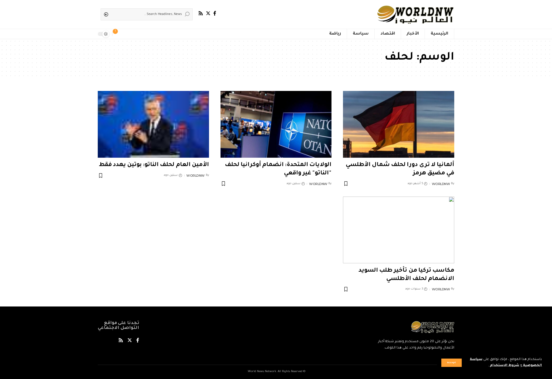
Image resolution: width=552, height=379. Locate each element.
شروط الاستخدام (504, 365)
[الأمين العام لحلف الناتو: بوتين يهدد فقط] (153, 124)
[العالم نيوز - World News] (416, 14)
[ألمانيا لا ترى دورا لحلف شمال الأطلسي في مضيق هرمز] (398, 124)
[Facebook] (215, 13)
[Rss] (200, 13)
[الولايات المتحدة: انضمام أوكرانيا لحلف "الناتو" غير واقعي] (276, 124)
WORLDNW (441, 184)
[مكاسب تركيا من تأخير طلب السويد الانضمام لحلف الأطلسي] (398, 230)
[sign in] (126, 34)
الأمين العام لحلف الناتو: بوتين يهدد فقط (154, 165)
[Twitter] (208, 13)
